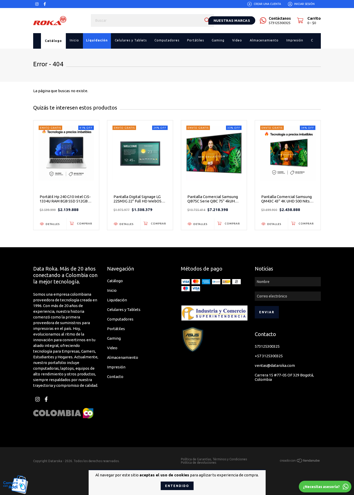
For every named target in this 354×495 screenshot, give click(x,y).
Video (112, 348)
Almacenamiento (122, 357)
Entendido (177, 485)
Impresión (116, 367)
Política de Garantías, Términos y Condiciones (214, 459)
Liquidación (117, 300)
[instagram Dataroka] (37, 4)
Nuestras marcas (232, 20)
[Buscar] (207, 20)
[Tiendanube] (300, 461)
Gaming (114, 338)
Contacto (115, 376)
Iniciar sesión (304, 3)
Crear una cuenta (267, 3)
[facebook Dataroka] (44, 4)
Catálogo (115, 281)
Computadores (120, 319)
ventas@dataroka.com (275, 365)
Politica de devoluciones (198, 462)
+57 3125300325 (269, 356)
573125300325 (267, 346)
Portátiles (116, 328)
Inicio (112, 290)
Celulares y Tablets (123, 309)
